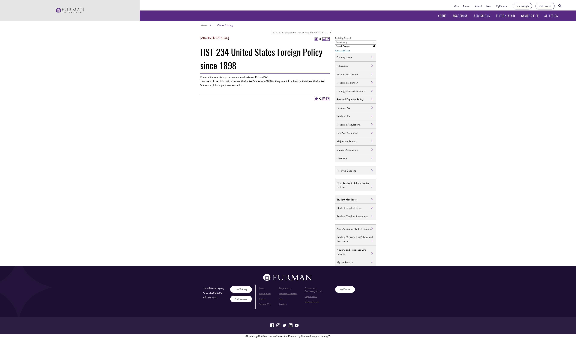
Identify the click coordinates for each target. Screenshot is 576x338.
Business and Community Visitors (313, 290)
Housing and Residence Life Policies (351, 252)
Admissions (482, 15)
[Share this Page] (320, 39)
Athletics (551, 15)
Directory (342, 158)
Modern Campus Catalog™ (315, 336)
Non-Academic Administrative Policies (353, 185)
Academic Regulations (348, 125)
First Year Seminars (347, 133)
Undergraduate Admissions (351, 91)
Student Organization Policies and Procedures (355, 239)
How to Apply (522, 6)
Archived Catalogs (346, 171)
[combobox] (302, 32)
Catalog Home (344, 57)
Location (283, 304)
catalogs (253, 336)
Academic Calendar (347, 83)
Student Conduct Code (349, 208)
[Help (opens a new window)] (328, 39)
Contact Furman (312, 301)
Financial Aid (344, 108)
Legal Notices (311, 296)
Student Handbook (347, 199)
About (442, 15)
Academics (460, 15)
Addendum (342, 66)
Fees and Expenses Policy (350, 99)
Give (456, 6)
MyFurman (501, 6)
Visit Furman (545, 6)
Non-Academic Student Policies (354, 229)
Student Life (343, 116)
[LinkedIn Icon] (290, 325)
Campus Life (529, 15)
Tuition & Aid (505, 15)
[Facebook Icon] (272, 325)
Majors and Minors (347, 141)
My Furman (345, 289)
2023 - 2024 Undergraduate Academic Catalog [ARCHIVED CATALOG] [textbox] (301, 32)
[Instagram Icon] (278, 325)
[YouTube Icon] (297, 325)
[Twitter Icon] (284, 325)
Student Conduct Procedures (352, 216)
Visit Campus (241, 299)
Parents (466, 6)
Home (204, 25)
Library (262, 298)
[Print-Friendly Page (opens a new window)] (324, 39)
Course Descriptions (347, 150)
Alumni (478, 6)
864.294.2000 (210, 297)
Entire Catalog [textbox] (341, 42)
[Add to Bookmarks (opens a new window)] (316, 39)
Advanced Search (342, 50)
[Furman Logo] (70, 10)
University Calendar (288, 293)
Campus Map (265, 304)
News (489, 6)
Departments (285, 288)
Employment (265, 293)
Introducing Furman (347, 74)
